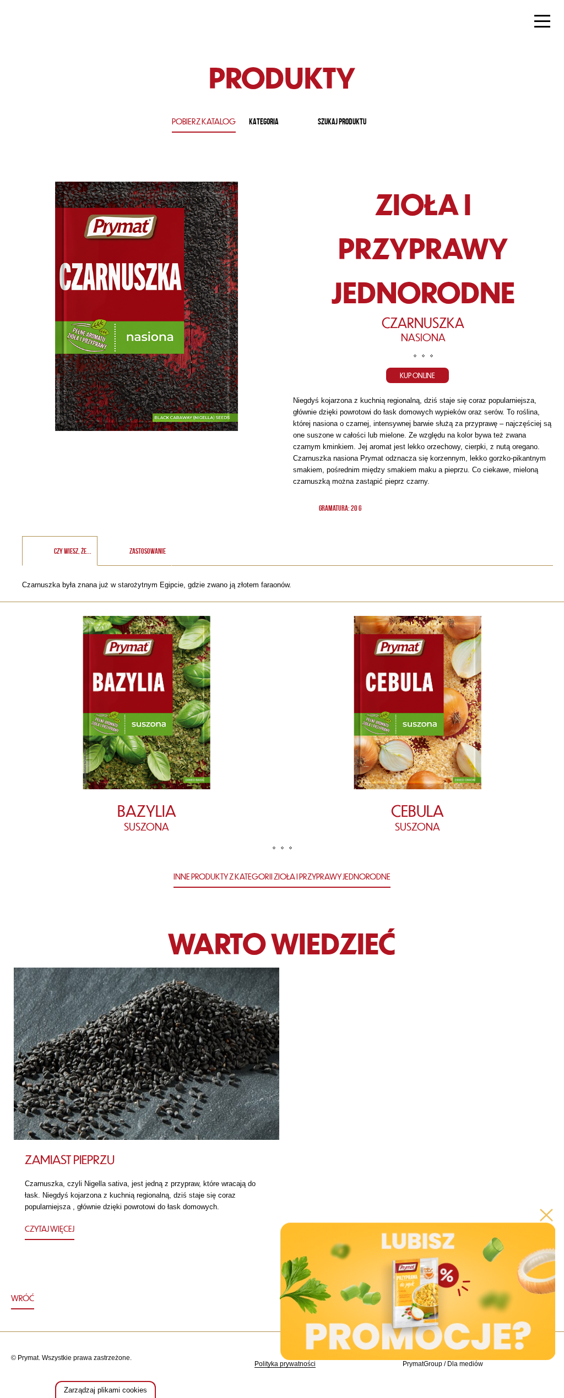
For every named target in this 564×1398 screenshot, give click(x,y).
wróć (22, 1298)
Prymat (45, 22)
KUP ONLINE (417, 375)
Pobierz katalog (204, 121)
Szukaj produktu (342, 121)
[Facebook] (543, 1364)
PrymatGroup (422, 1364)
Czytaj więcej (49, 1228)
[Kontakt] (515, 1364)
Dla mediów (465, 1364)
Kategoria (264, 121)
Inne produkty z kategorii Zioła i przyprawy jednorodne (282, 876)
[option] (146, 730)
